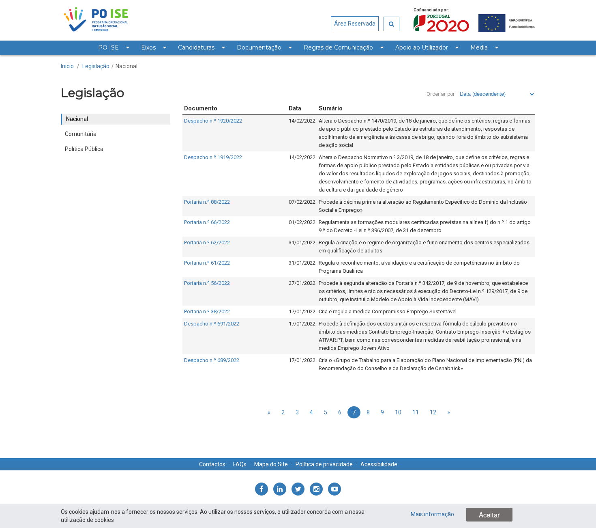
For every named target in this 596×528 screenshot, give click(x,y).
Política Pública (84, 149)
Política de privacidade (324, 464)
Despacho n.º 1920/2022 (213, 121)
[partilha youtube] (334, 489)
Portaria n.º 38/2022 (207, 311)
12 (433, 412)
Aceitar (489, 514)
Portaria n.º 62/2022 (207, 242)
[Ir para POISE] (96, 20)
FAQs (240, 464)
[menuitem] (113, 48)
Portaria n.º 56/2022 (207, 283)
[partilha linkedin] (279, 489)
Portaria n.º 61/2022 (207, 263)
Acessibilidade (378, 464)
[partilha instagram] (316, 489)
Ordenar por (441, 94)
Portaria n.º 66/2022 (207, 222)
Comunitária (80, 134)
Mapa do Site (271, 464)
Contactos (212, 464)
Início (67, 66)
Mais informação (432, 514)
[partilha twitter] (298, 489)
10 (398, 412)
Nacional (126, 66)
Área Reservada (354, 23)
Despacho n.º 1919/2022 (213, 157)
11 (415, 412)
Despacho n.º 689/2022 (211, 360)
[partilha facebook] (261, 489)
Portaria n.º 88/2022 (207, 202)
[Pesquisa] (391, 24)
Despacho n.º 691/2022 (211, 324)
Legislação (95, 66)
